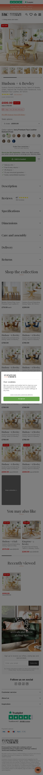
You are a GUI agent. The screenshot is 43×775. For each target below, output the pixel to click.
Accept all (21, 398)
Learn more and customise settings (21, 394)
